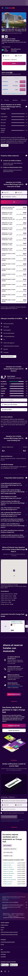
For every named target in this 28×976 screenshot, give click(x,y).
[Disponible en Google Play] (5, 964)
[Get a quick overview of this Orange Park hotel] (26, 107)
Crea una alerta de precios (13, 686)
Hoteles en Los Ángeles (8, 869)
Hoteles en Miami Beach (8, 873)
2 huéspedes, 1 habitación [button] (10, 59)
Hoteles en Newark (7, 877)
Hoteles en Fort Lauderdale (9, 879)
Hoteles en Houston (7, 881)
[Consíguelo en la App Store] (14, 964)
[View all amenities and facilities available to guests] (26, 318)
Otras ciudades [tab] (7, 845)
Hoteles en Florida (19, 914)
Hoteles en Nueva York (8, 863)
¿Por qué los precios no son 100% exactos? (11, 907)
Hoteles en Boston (7, 883)
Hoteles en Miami (7, 865)
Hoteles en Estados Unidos (8, 914)
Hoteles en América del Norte (17, 913)
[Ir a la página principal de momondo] (10, 8)
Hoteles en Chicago (7, 875)
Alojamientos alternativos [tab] (10, 848)
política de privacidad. (14, 821)
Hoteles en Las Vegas (8, 871)
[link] (14, 694)
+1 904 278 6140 (6, 47)
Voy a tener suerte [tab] (8, 852)
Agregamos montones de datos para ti (12, 905)
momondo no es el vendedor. (10, 902)
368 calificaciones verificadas (16, 49)
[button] (2, 8)
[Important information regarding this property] (26, 438)
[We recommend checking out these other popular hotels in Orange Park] (26, 615)
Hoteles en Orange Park (13, 916)
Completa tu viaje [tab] (8, 855)
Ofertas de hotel (6, 913)
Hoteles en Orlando (7, 867)
